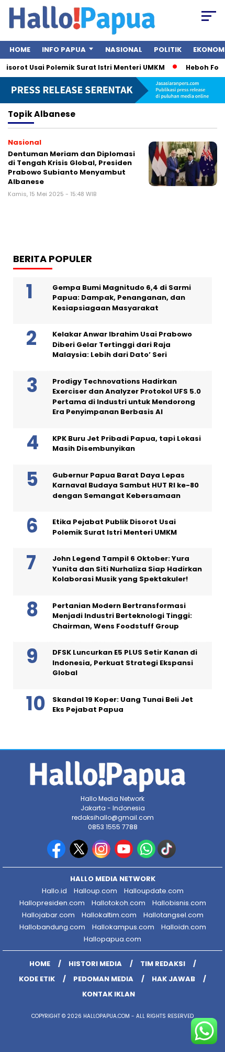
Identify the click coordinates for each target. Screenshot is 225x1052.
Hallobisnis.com (179, 903)
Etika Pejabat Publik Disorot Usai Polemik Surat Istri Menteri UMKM (114, 527)
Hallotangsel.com (173, 915)
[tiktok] (168, 856)
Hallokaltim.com (109, 915)
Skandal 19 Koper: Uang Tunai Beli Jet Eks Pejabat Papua (122, 705)
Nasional (123, 50)
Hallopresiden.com (52, 903)
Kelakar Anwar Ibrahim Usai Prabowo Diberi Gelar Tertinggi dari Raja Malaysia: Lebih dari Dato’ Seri (122, 344)
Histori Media (95, 964)
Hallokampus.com (123, 927)
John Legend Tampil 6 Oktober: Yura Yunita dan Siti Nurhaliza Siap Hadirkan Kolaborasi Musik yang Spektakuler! (127, 569)
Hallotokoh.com (118, 903)
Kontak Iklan (108, 994)
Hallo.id (54, 891)
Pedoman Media (103, 979)
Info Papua (64, 50)
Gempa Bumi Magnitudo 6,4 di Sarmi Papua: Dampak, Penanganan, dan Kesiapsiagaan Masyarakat (121, 298)
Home (19, 50)
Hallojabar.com (48, 915)
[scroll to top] (209, 991)
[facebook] (57, 856)
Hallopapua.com (112, 939)
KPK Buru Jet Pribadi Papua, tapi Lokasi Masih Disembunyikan (126, 443)
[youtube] (125, 856)
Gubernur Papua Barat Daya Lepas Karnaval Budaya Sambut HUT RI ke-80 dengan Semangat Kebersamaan (125, 485)
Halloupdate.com (154, 891)
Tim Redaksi (162, 964)
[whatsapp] (146, 856)
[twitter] (80, 856)
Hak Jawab (173, 979)
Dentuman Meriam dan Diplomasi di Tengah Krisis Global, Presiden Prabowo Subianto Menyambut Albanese (71, 168)
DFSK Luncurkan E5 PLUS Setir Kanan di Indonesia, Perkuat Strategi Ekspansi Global (124, 662)
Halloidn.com (183, 927)
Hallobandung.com (52, 927)
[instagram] (102, 856)
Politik (168, 50)
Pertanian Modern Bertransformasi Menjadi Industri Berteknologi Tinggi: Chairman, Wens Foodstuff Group (122, 616)
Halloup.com (95, 891)
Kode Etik (37, 979)
